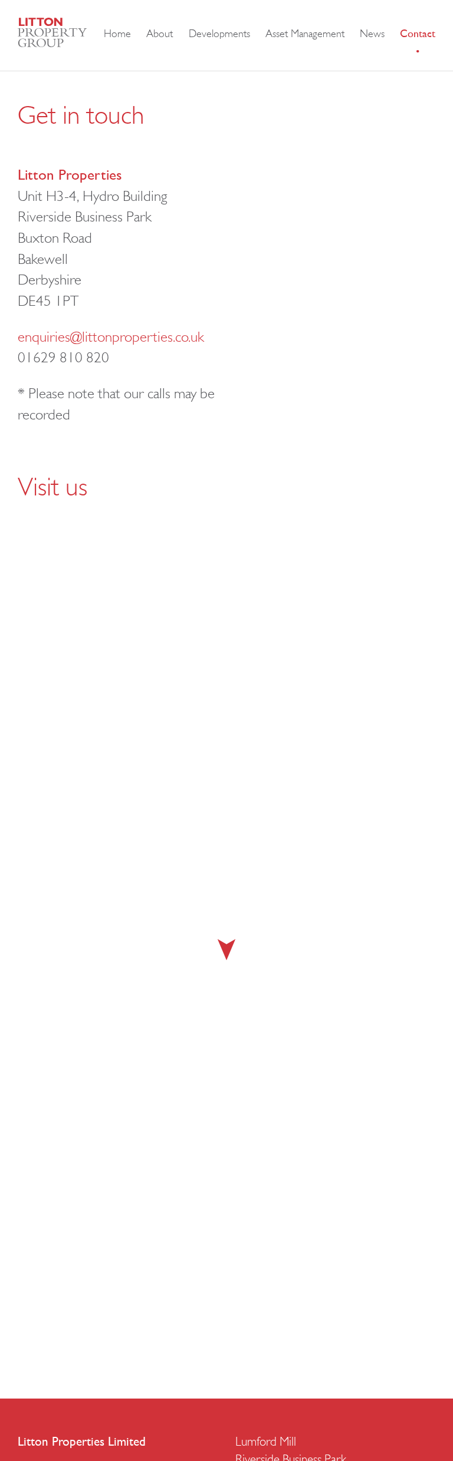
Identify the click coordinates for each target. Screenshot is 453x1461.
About (159, 34)
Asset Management (304, 34)
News (372, 34)
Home (117, 34)
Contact (417, 34)
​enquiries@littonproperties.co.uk (111, 337)
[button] (226, 949)
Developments (219, 34)
